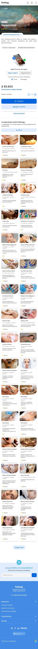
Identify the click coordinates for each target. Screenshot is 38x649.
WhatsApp (24, 79)
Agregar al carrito (19, 107)
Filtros (20, 130)
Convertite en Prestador (8, 611)
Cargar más (19, 547)
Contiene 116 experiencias (11, 34)
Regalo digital (13, 73)
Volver (5, 8)
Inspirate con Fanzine (7, 608)
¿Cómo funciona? (19, 113)
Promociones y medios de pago (11, 89)
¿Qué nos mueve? (7, 605)
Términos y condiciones (8, 641)
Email (15, 79)
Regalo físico (25, 73)
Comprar (20, 101)
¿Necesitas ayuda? (20, 595)
